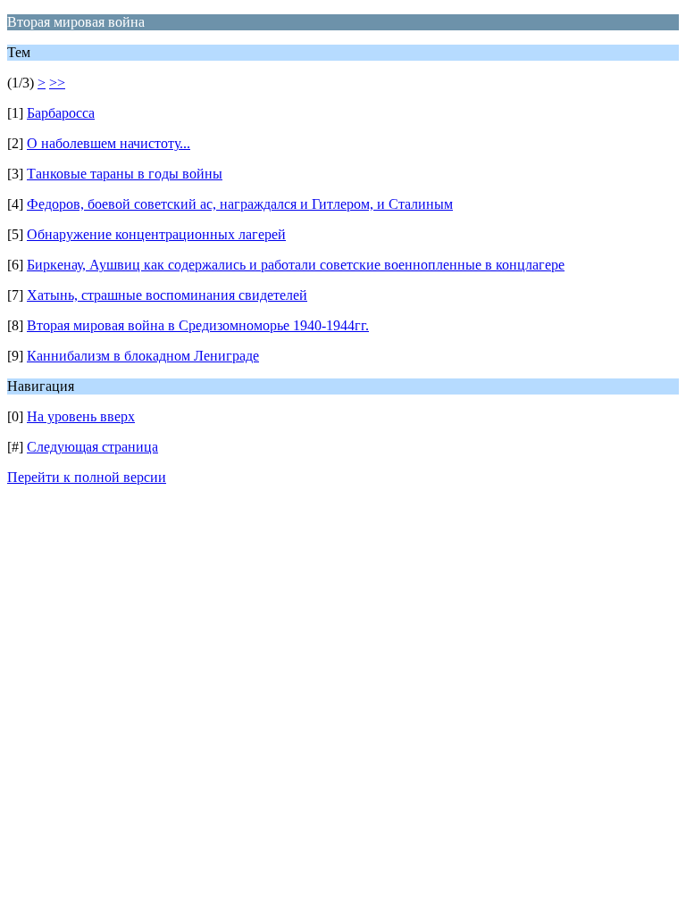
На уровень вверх (81, 416)
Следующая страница (92, 446)
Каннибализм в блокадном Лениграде (143, 355)
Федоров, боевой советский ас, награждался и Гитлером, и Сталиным (240, 204)
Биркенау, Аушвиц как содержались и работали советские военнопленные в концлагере (296, 264)
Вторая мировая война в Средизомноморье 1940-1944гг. (198, 325)
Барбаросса (61, 112)
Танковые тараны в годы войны (124, 173)
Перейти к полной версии (86, 477)
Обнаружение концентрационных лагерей (156, 234)
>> (57, 82)
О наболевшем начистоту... (108, 143)
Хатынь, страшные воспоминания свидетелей (167, 295)
